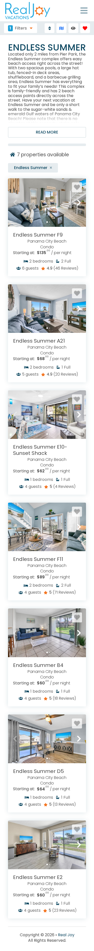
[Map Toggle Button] (61, 28)
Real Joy (66, 935)
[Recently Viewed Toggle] (73, 28)
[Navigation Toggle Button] (84, 11)
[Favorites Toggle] (85, 28)
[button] (15, 203)
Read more (47, 132)
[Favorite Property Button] (77, 187)
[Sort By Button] (49, 28)
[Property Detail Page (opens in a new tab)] (47, 202)
